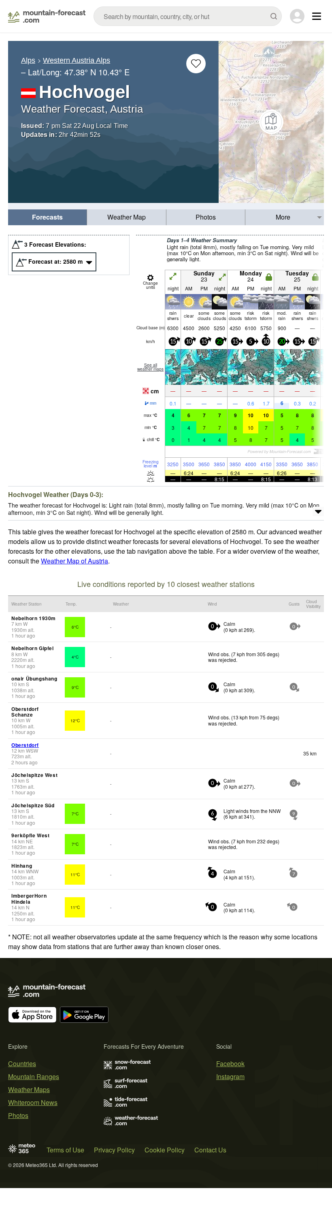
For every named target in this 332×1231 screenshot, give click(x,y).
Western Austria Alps (76, 60)
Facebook (230, 1063)
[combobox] (188, 16)
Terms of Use (65, 1149)
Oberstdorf (25, 745)
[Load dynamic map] (271, 122)
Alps (28, 60)
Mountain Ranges (33, 1076)
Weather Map (126, 217)
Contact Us (210, 1149)
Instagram (230, 1076)
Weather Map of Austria (74, 560)
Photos (206, 217)
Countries (22, 1063)
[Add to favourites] (196, 63)
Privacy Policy (114, 1149)
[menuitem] (47, 217)
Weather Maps (29, 1089)
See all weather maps (150, 367)
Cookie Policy (165, 1149)
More (283, 217)
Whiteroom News (32, 1102)
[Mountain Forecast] (46, 16)
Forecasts (47, 217)
